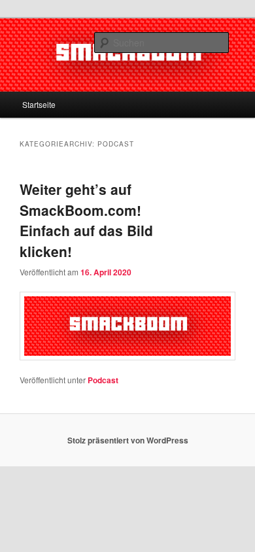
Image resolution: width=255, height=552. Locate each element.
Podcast (103, 380)
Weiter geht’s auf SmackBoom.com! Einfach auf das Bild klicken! (86, 220)
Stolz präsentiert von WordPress (127, 440)
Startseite (39, 104)
